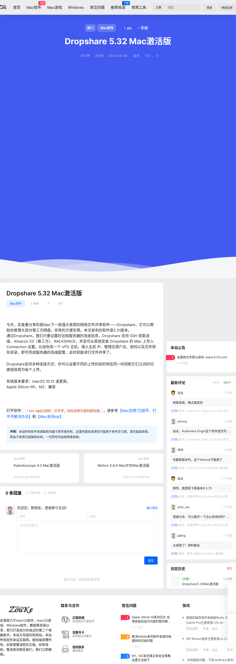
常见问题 (97, 7)
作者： (210, 628)
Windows (76, 7)
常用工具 (138, 7)
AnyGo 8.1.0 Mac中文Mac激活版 (207, 468)
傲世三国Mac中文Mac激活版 (205, 553)
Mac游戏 (54, 7)
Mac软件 (34, 6)
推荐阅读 (118, 6)
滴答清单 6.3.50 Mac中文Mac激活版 (210, 496)
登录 (209, 7)
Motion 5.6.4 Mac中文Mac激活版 (123, 465)
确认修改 (152, 508)
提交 (151, 560)
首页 (17, 7)
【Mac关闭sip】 (49, 416)
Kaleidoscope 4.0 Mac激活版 (37, 465)
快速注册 (227, 7)
